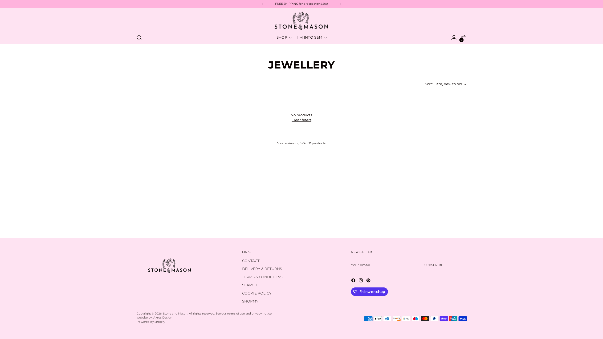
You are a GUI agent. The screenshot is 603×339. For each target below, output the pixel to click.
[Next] (340, 4)
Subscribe (433, 265)
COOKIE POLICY (257, 293)
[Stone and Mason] (301, 21)
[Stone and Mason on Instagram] (361, 281)
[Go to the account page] (454, 37)
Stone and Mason (175, 313)
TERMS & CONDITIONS (262, 277)
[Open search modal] (139, 37)
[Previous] (262, 4)
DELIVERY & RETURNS (262, 268)
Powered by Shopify (151, 321)
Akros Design (162, 317)
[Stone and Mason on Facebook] (354, 281)
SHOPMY (250, 301)
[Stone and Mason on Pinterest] (369, 281)
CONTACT (251, 260)
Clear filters (301, 120)
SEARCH (249, 285)
